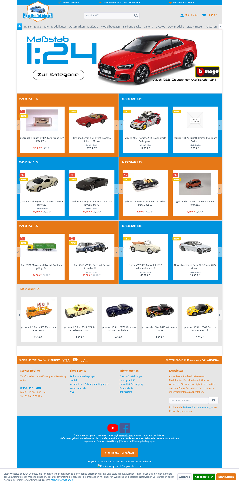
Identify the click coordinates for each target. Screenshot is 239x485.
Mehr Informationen (62, 479)
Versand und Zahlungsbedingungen (89, 384)
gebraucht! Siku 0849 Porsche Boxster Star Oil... (160, 329)
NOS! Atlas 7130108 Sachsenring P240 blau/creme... (195, 203)
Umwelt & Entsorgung (131, 384)
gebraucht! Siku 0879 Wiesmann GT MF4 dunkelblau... (79, 329)
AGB (72, 391)
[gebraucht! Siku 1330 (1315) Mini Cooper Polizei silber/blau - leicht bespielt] (200, 310)
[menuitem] (112, 15)
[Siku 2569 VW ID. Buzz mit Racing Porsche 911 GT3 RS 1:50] (42, 247)
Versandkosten (126, 435)
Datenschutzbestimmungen (198, 407)
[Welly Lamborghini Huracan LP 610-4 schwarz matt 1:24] (42, 184)
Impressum (126, 391)
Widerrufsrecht (78, 388)
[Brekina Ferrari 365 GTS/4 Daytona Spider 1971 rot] (42, 120)
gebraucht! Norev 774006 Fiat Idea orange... (145, 203)
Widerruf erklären (120, 452)
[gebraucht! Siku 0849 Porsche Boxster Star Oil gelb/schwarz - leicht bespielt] (160, 310)
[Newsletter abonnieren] (214, 400)
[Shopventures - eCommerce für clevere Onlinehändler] (120, 466)
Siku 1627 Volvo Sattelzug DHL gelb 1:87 (91, 137)
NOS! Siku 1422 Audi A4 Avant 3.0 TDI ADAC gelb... (91, 266)
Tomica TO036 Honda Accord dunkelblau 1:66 (195, 139)
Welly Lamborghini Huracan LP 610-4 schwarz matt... (42, 203)
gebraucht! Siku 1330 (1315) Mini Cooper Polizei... (200, 329)
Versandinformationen (168, 438)
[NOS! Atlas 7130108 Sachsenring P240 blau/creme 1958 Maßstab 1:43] (195, 184)
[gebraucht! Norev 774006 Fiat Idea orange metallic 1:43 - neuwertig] (145, 184)
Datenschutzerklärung (107, 441)
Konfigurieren (226, 476)
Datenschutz (126, 388)
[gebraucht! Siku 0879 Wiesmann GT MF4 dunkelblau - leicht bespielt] (79, 310)
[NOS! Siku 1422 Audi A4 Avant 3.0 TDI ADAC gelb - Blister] (91, 247)
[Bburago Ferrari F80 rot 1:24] (91, 184)
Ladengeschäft (127, 380)
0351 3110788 (30, 388)
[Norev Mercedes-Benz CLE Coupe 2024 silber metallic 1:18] (145, 247)
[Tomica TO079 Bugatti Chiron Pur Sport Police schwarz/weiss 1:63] (145, 120)
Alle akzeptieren (204, 476)
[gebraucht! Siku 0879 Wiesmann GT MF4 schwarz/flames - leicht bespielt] (119, 310)
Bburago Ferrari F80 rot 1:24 (92, 201)
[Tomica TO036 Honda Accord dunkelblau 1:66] (195, 120)
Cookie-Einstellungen (131, 376)
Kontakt (74, 380)
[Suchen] (136, 15)
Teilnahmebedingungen (83, 376)
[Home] (19, 26)
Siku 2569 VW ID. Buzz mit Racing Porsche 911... (42, 266)
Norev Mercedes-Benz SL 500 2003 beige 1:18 (195, 266)
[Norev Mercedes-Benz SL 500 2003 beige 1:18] (195, 247)
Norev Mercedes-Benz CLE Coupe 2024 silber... (145, 266)
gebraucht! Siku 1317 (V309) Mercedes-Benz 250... (39, 329)
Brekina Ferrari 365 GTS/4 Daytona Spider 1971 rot (42, 139)
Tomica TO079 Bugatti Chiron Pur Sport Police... (145, 139)
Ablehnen (184, 476)
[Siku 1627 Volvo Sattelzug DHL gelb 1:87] (91, 120)
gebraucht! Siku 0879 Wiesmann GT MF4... (119, 329)
